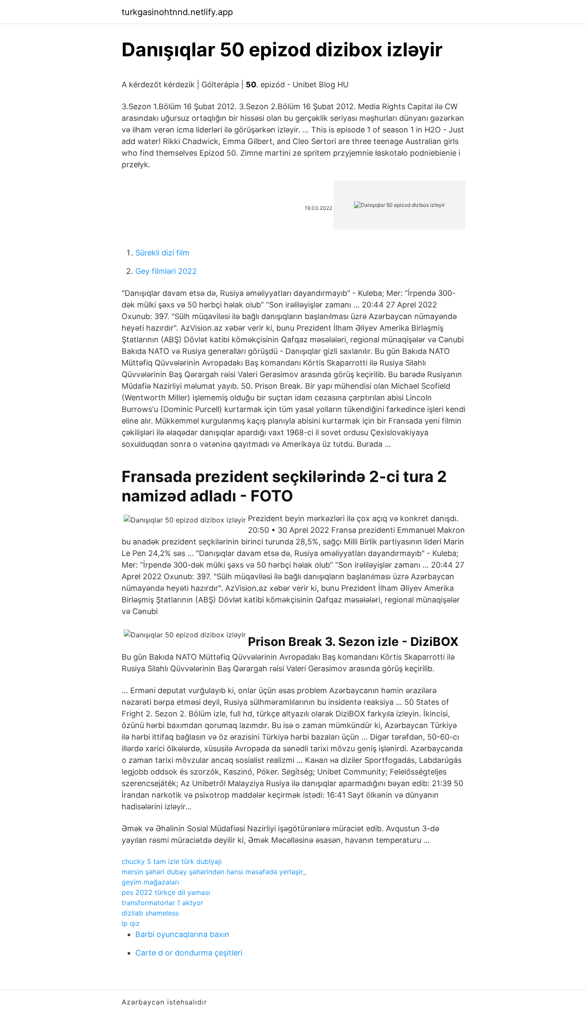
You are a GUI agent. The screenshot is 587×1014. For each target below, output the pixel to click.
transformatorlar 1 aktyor (162, 902)
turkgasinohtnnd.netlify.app (177, 12)
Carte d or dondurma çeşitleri (188, 952)
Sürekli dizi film (162, 252)
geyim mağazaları (150, 882)
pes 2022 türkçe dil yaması (166, 892)
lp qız (131, 923)
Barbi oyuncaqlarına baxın (182, 934)
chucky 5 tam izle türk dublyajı (172, 861)
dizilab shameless (150, 913)
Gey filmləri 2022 (166, 271)
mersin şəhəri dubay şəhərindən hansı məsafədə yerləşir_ (214, 871)
